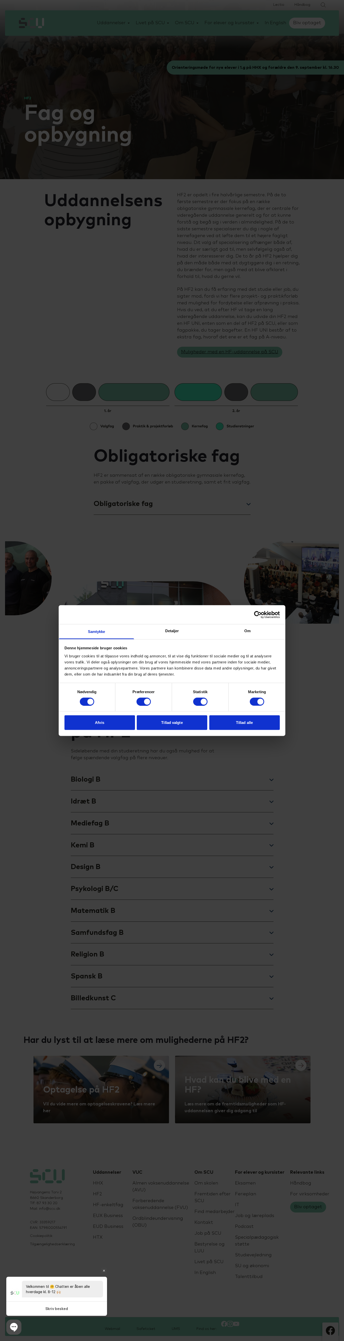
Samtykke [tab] (96, 631)
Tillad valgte (172, 722)
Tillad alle (244, 722)
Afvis (99, 722)
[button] (13, 1327)
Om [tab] (247, 631)
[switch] (143, 701)
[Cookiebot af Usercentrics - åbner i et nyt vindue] (258, 614)
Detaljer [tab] (172, 631)
